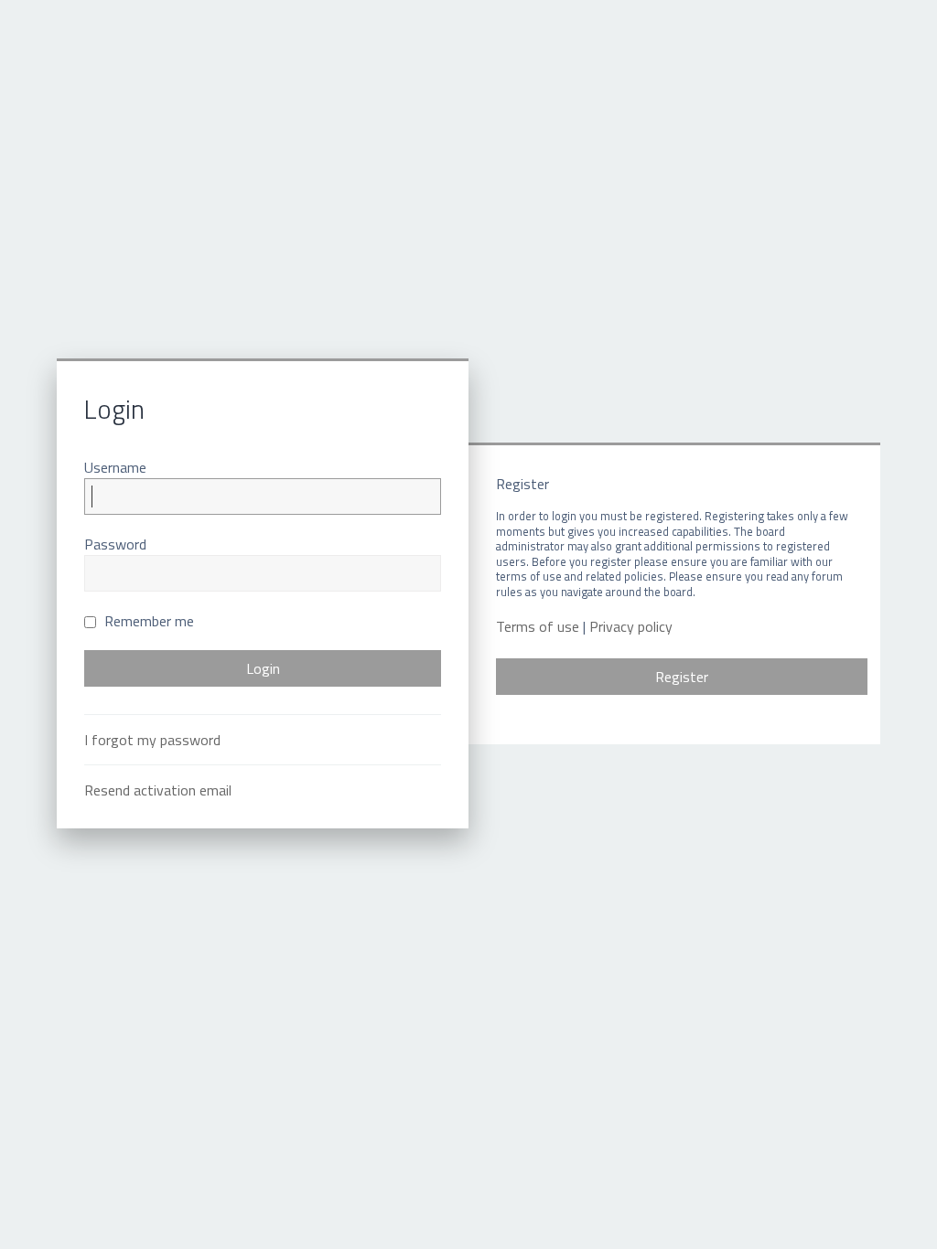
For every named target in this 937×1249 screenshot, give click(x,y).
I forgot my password (152, 740)
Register (681, 677)
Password (115, 544)
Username (115, 467)
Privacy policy (631, 626)
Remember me (147, 621)
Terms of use (537, 626)
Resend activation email (158, 790)
